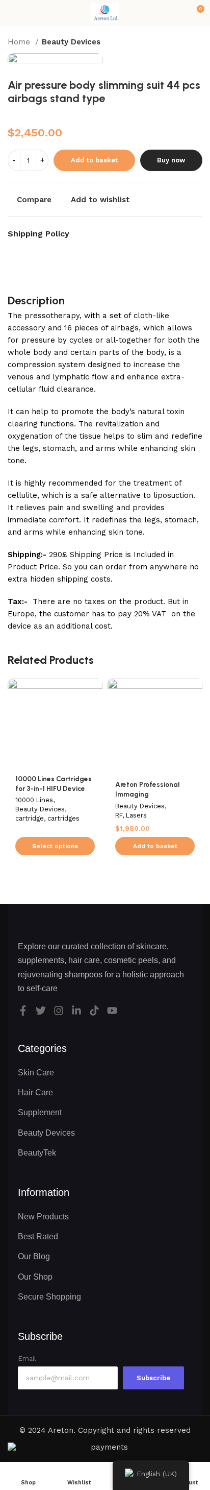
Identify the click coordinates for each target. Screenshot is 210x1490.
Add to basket (94, 160)
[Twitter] (41, 1010)
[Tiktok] (94, 1010)
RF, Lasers (131, 815)
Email (27, 1358)
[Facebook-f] (23, 1010)
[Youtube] (112, 1010)
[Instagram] (59, 1010)
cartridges (63, 818)
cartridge (29, 818)
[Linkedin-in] (76, 1010)
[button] (155, 846)
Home (20, 41)
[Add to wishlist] (93, 687)
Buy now (171, 160)
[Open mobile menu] (12, 13)
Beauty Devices (71, 41)
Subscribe (153, 1378)
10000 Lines (34, 800)
